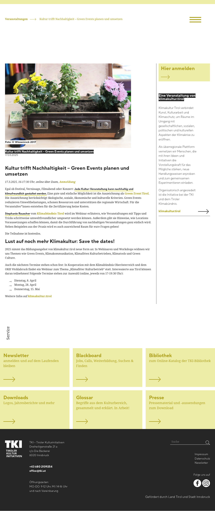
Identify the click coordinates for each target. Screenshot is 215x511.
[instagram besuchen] (206, 483)
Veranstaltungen (16, 19)
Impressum (201, 454)
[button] (195, 19)
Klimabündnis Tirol (50, 213)
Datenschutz (202, 458)
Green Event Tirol (137, 193)
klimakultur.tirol (40, 296)
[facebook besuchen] (197, 483)
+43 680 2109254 (40, 466)
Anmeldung (67, 182)
